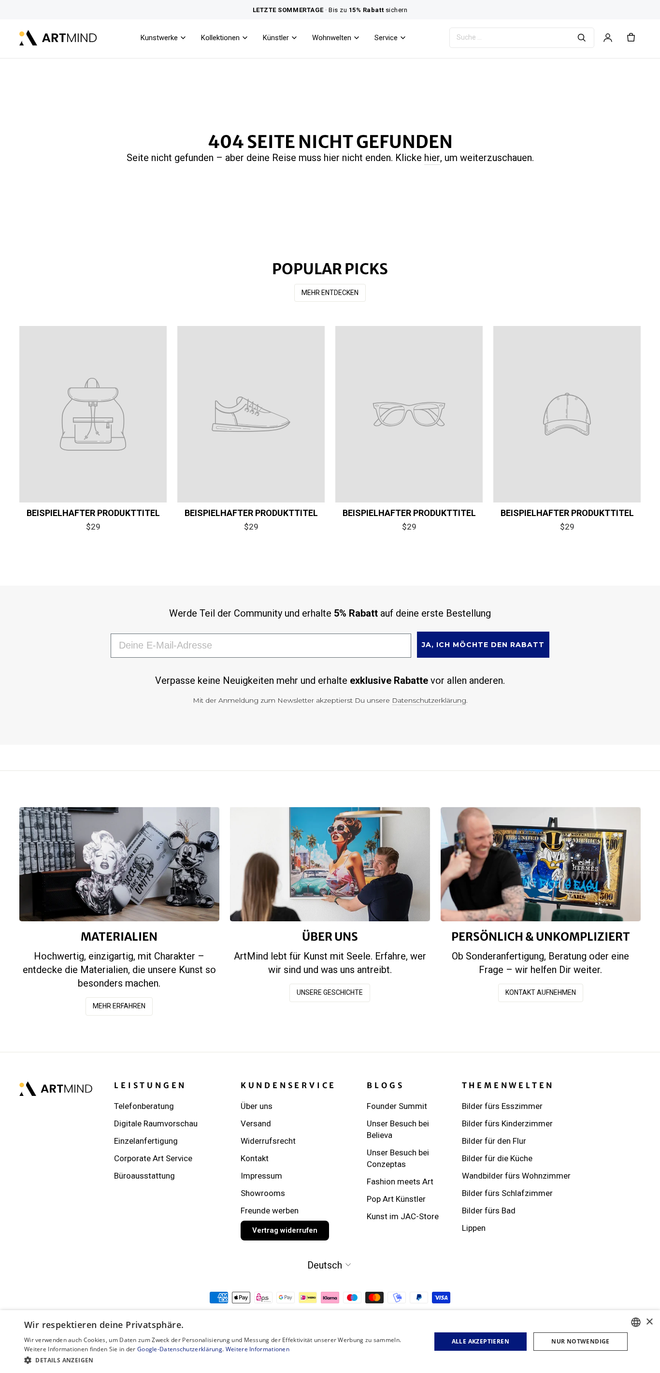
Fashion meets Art (400, 1181)
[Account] (607, 37)
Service (386, 37)
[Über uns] (330, 864)
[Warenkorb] (631, 37)
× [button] (649, 1322)
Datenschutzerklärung (429, 700)
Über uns (257, 1106)
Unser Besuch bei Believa (398, 1129)
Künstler (276, 37)
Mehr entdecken (330, 292)
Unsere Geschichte (330, 992)
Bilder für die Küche (497, 1158)
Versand (256, 1123)
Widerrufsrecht (268, 1141)
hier (432, 157)
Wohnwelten (331, 37)
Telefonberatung (144, 1106)
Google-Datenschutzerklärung (179, 1349)
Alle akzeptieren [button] (480, 1341)
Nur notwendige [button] (580, 1341)
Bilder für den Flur (494, 1141)
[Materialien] (119, 864)
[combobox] (636, 1322)
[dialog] (330, 1341)
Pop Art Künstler (396, 1199)
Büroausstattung (144, 1176)
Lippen (474, 1228)
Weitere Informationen (257, 1349)
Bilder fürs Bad (489, 1210)
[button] (221, 1360)
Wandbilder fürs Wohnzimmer (516, 1176)
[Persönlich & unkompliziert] (541, 864)
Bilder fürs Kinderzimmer (507, 1123)
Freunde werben (270, 1210)
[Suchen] (581, 37)
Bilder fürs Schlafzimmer (507, 1193)
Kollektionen (220, 37)
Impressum (261, 1176)
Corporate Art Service (153, 1158)
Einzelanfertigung (146, 1141)
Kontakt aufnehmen (540, 992)
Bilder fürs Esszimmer (502, 1106)
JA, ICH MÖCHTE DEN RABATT (483, 644)
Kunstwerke (159, 37)
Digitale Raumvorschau (156, 1123)
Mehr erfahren (119, 1006)
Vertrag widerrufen (284, 1230)
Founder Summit (397, 1106)
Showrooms (263, 1193)
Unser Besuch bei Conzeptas (398, 1158)
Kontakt (255, 1158)
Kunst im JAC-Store (403, 1216)
